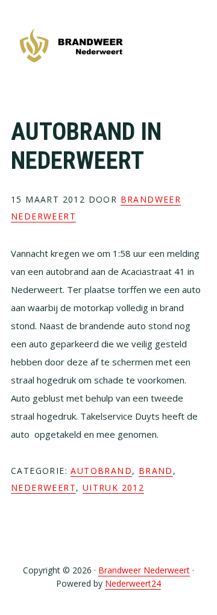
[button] (198, 46)
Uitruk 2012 (113, 487)
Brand (156, 470)
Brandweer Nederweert (71, 46)
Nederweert (43, 487)
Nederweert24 (133, 583)
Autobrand (101, 470)
